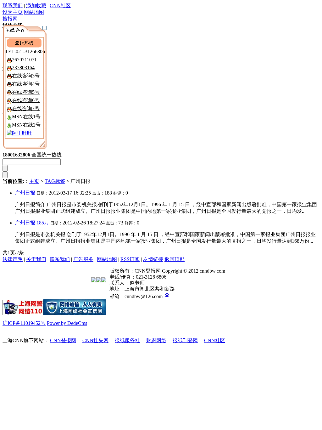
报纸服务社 (127, 340)
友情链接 (153, 259)
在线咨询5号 (26, 92)
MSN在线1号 (26, 116)
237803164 (23, 67)
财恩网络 (156, 340)
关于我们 (36, 259)
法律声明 (13, 259)
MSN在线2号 (26, 124)
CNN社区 (60, 5)
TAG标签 (55, 181)
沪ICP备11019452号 (24, 323)
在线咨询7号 (26, 108)
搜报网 (10, 18)
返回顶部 (174, 259)
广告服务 (83, 259)
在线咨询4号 (26, 84)
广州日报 (25, 192)
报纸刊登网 (185, 340)
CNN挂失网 (95, 340)
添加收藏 (36, 5)
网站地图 (34, 12)
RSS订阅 (130, 259)
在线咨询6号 (26, 100)
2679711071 (24, 59)
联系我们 (13, 5)
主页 (34, 181)
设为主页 (13, 12)
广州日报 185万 (32, 222)
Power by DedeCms (67, 323)
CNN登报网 (63, 340)
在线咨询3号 (26, 75)
